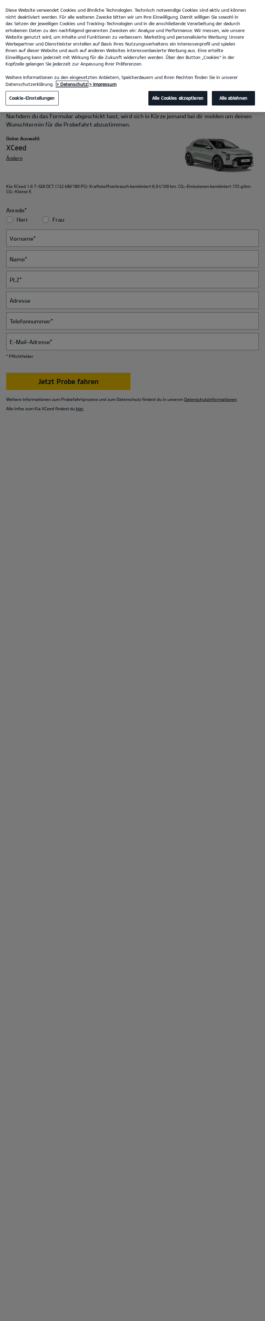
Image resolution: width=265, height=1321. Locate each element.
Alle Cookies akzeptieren (178, 98)
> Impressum (103, 84)
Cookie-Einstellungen (32, 98)
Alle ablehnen (233, 98)
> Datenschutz (72, 84)
